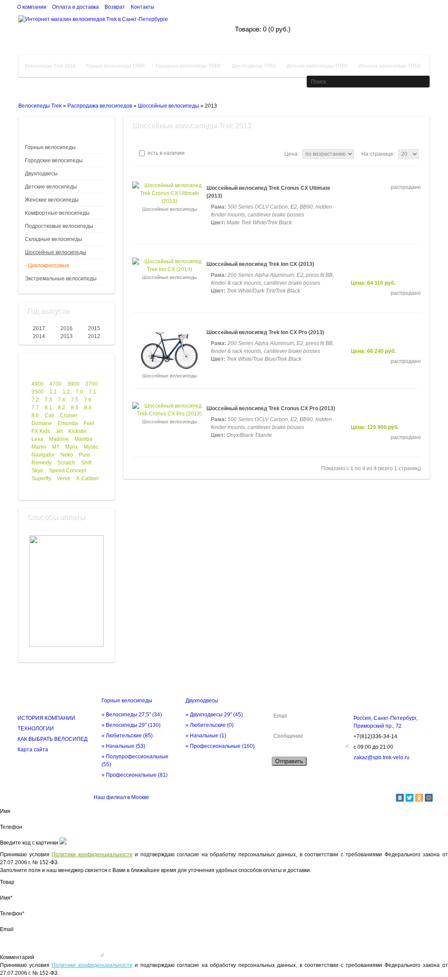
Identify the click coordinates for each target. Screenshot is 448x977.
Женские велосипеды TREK (389, 65)
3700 (91, 384)
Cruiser (68, 415)
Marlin (39, 447)
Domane (42, 423)
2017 (39, 328)
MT (56, 447)
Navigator (43, 455)
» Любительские (127, 736)
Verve (63, 478)
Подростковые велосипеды (59, 226)
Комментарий (17, 957)
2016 (66, 328)
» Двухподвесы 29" (214, 715)
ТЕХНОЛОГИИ (36, 729)
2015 (94, 328)
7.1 (92, 392)
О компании (31, 7)
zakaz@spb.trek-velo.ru (382, 757)
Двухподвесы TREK (253, 65)
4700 (55, 384)
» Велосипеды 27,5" (132, 715)
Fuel (89, 423)
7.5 (74, 400)
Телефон (11, 827)
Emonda (68, 423)
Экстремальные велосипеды (61, 279)
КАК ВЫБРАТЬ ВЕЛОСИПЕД (53, 739)
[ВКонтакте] (400, 798)
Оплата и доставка (75, 7)
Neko (66, 455)
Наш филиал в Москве (121, 797)
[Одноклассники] (419, 798)
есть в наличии (165, 153)
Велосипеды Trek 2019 (49, 65)
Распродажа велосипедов (99, 106)
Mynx (71, 447)
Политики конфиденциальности (92, 854)
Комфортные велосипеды (57, 213)
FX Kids (41, 431)
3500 (38, 392)
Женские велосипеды (52, 200)
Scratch (66, 463)
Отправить (289, 761)
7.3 (48, 400)
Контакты (142, 7)
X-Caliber (87, 478)
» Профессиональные (135, 775)
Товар (7, 882)
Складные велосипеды (53, 239)
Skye (37, 471)
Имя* (6, 898)
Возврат (115, 7)
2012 (94, 336)
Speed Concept (67, 471)
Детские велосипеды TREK (317, 65)
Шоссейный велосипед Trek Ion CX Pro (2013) (265, 332)
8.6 (35, 415)
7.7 (35, 408)
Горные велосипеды (50, 147)
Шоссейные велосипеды (168, 106)
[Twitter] (409, 798)
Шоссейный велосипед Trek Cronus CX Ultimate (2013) (268, 192)
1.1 (53, 392)
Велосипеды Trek (40, 106)
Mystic (91, 447)
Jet (59, 431)
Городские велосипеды (54, 160)
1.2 (66, 392)
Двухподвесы (41, 174)
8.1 (48, 408)
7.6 (87, 400)
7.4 (61, 400)
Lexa (37, 439)
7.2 (35, 400)
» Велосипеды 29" (131, 725)
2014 (39, 336)
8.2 (61, 408)
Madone (59, 439)
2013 (66, 336)
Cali (49, 415)
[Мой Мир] (429, 798)
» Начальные (123, 746)
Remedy (42, 463)
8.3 (74, 408)
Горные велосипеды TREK (115, 65)
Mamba (83, 439)
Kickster (77, 431)
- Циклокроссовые (47, 265)
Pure (84, 455)
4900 (38, 384)
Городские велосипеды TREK (187, 65)
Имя (5, 811)
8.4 (87, 408)
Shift (86, 463)
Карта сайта (33, 750)
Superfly (41, 478)
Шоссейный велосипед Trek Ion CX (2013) (260, 264)
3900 (73, 384)
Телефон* (12, 914)
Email (7, 929)
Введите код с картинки (29, 843)
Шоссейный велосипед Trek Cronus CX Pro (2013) (270, 408)
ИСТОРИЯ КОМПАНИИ (46, 718)
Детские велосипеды (51, 187)
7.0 (79, 392)
